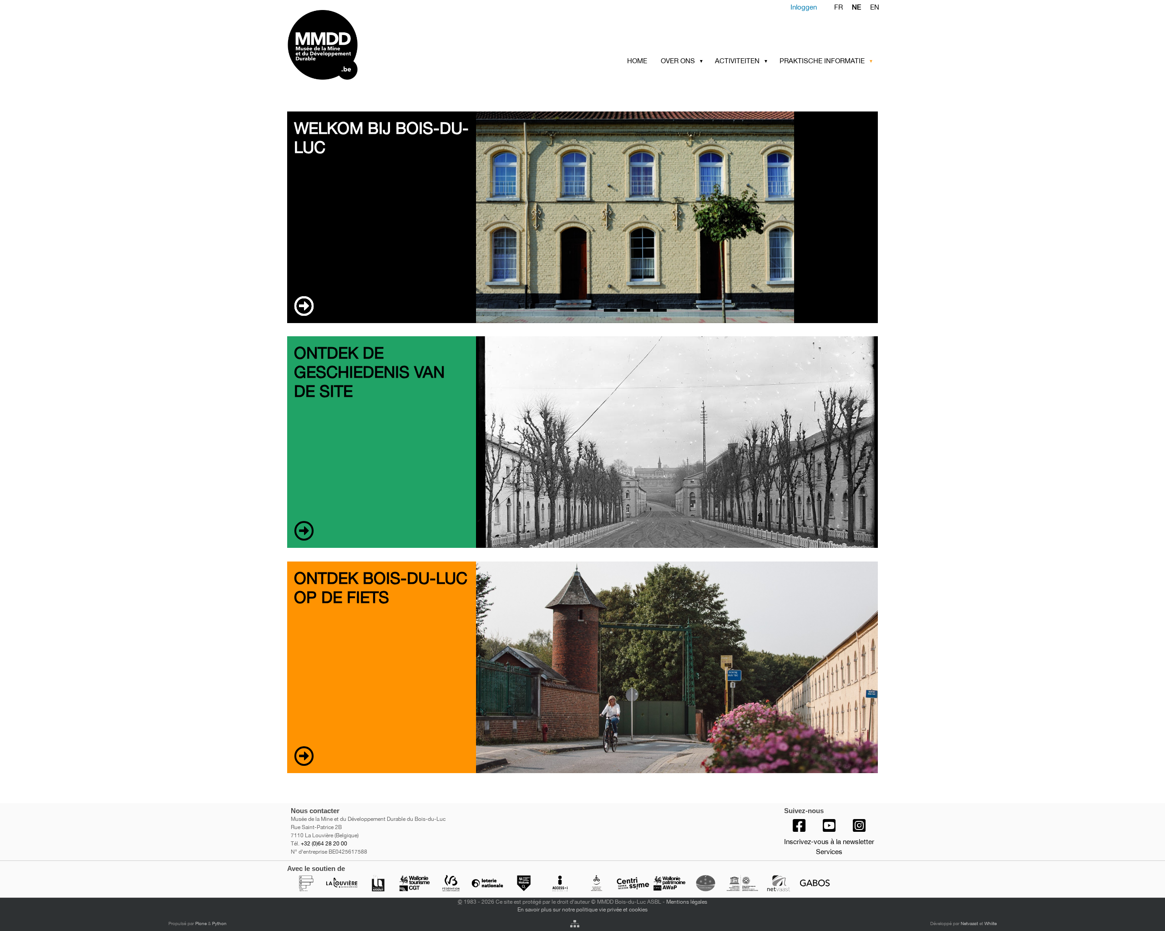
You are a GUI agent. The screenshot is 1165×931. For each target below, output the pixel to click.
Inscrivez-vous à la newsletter (829, 841)
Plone (201, 923)
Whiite (990, 923)
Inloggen (803, 7)
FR (838, 7)
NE (856, 7)
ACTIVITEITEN (737, 61)
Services (829, 851)
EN (874, 7)
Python (219, 923)
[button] (703, 61)
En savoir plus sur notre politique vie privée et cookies (582, 909)
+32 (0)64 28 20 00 (324, 843)
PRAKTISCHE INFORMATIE (822, 61)
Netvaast (969, 923)
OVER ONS (678, 61)
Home (637, 61)
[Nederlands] (358, 45)
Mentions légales (686, 902)
